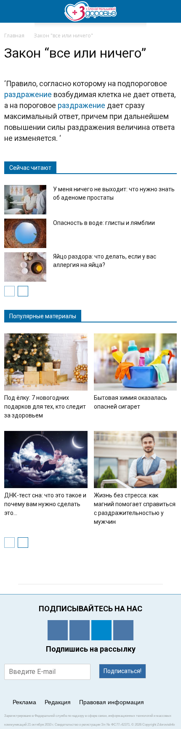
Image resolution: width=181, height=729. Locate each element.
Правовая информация (111, 702)
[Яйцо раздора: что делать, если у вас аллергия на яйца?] (25, 267)
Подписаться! (122, 671)
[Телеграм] (101, 630)
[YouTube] (123, 630)
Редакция (58, 702)
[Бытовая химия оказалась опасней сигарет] (135, 362)
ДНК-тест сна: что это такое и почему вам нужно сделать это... (45, 504)
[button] (169, 11)
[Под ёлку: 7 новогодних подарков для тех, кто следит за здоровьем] (46, 362)
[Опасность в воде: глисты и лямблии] (25, 233)
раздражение (28, 94)
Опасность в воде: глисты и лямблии (104, 222)
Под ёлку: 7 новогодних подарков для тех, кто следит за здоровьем (45, 406)
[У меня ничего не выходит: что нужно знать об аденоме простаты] (25, 199)
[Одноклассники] (58, 630)
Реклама (24, 702)
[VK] (79, 630)
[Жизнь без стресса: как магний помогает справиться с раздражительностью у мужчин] (135, 459)
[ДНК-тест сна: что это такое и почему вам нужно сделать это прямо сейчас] (46, 459)
